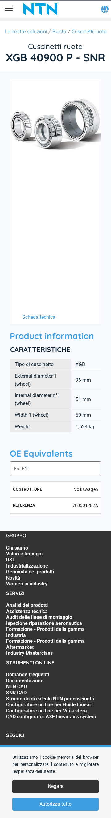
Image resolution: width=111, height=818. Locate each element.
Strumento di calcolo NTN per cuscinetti (50, 699)
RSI (10, 560)
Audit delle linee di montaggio (39, 617)
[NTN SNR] (40, 9)
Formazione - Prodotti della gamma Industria (45, 632)
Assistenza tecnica (27, 611)
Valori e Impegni (24, 554)
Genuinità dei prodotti (30, 572)
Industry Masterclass (29, 653)
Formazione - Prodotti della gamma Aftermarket (45, 644)
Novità (13, 578)
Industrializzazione (27, 566)
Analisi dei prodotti (27, 605)
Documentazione (24, 681)
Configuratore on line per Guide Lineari (49, 705)
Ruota (59, 31)
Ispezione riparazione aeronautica (44, 623)
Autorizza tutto (55, 804)
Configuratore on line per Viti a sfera (46, 711)
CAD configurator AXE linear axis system (51, 717)
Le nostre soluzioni (26, 31)
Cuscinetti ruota (89, 31)
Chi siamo (17, 548)
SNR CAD (16, 693)
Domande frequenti (27, 674)
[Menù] (8, 9)
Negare (55, 786)
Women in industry (26, 584)
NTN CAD (16, 686)
